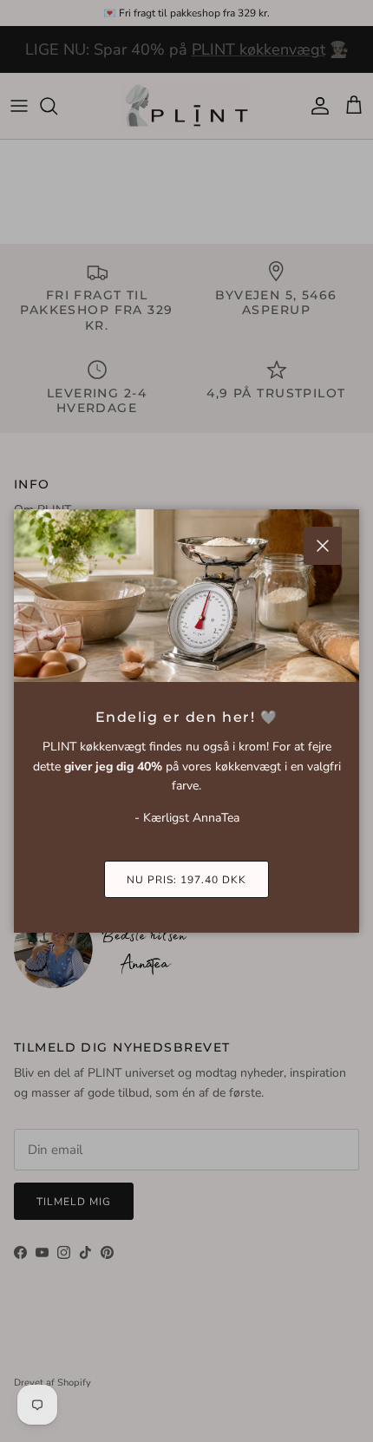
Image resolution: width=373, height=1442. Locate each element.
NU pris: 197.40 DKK (186, 880)
